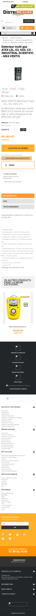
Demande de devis (8, 1)
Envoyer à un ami (9, 96)
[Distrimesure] (18, 12)
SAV (2, 486)
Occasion (4, 485)
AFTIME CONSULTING (7, 493)
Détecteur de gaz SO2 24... (18, 327)
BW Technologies (6, 502)
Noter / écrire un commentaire (13, 182)
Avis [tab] (5, 201)
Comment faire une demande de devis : (12, 155)
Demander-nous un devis (18, 562)
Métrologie (4, 483)
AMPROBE (4, 495)
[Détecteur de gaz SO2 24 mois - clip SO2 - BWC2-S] (18, 307)
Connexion (9, 28)
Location (3, 481)
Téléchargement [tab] (11, 207)
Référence (4, 123)
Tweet (6, 89)
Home (6, 38)
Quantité (5, 130)
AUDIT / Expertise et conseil (9, 478)
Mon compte (6, 589)
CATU (3, 504)
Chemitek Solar (5, 507)
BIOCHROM (4, 498)
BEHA (3, 497)
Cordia (3, 509)
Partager (13, 89)
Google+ (22, 89)
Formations (4, 479)
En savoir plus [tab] (10, 196)
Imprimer (21, 96)
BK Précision (4, 500)
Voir (2, 488)
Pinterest (6, 92)
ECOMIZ (22, 613)
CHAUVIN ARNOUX (6, 505)
